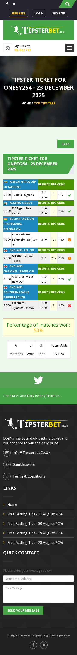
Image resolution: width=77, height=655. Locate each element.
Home (26, 103)
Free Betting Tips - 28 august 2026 (35, 542)
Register (58, 13)
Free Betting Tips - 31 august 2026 (35, 514)
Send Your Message (23, 610)
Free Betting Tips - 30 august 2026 (35, 523)
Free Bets (18, 13)
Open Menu (69, 48)
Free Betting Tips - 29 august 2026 (35, 533)
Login (38, 13)
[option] (38, 396)
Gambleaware (24, 464)
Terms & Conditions (29, 476)
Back (66, 144)
